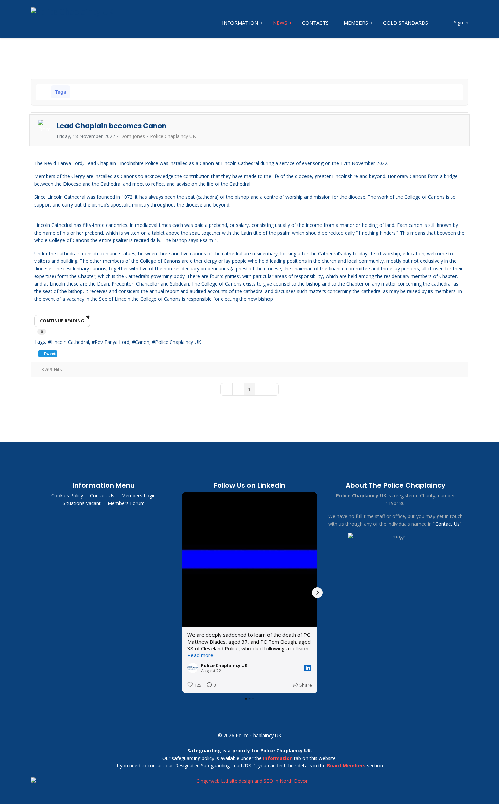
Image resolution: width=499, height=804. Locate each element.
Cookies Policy (67, 495)
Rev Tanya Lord (112, 342)
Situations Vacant (82, 503)
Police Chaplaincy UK (173, 136)
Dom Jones (132, 136)
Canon (142, 342)
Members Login (138, 495)
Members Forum (126, 503)
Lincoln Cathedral (70, 342)
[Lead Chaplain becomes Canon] (249, 152)
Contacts (315, 22)
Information (240, 22)
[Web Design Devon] (249, 781)
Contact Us (102, 495)
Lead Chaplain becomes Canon (111, 126)
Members (356, 22)
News (280, 22)
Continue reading (62, 321)
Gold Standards (405, 22)
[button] (440, 91)
